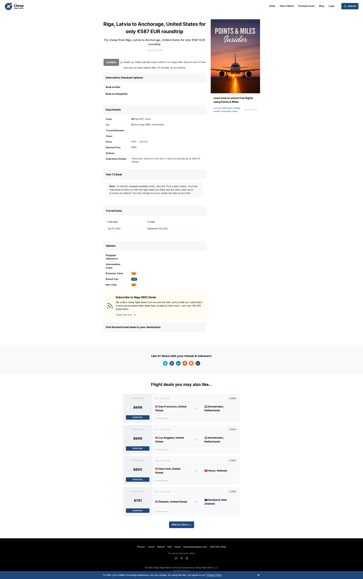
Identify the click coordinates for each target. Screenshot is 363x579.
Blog (321, 6)
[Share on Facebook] (171, 363)
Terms (151, 547)
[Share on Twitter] (165, 363)
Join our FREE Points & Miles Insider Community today (227, 109)
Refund (161, 547)
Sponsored (249, 109)
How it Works (287, 6)
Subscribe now (124, 314)
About (178, 547)
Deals (272, 6)
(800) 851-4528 (218, 547)
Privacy (141, 547)
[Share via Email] (198, 363)
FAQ (169, 547)
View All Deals (180, 524)
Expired (111, 62)
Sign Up (352, 6)
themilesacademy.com (195, 547)
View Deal (137, 417)
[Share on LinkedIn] (178, 363)
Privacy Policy (213, 575)
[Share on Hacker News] (191, 363)
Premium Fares (306, 6)
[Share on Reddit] (184, 363)
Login (331, 6)
